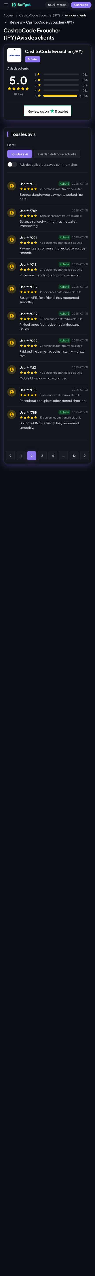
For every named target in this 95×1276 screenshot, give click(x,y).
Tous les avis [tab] (19, 154)
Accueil (9, 15)
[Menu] (6, 4)
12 (74, 456)
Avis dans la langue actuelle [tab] (57, 154)
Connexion (81, 4)
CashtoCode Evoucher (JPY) (39, 15)
